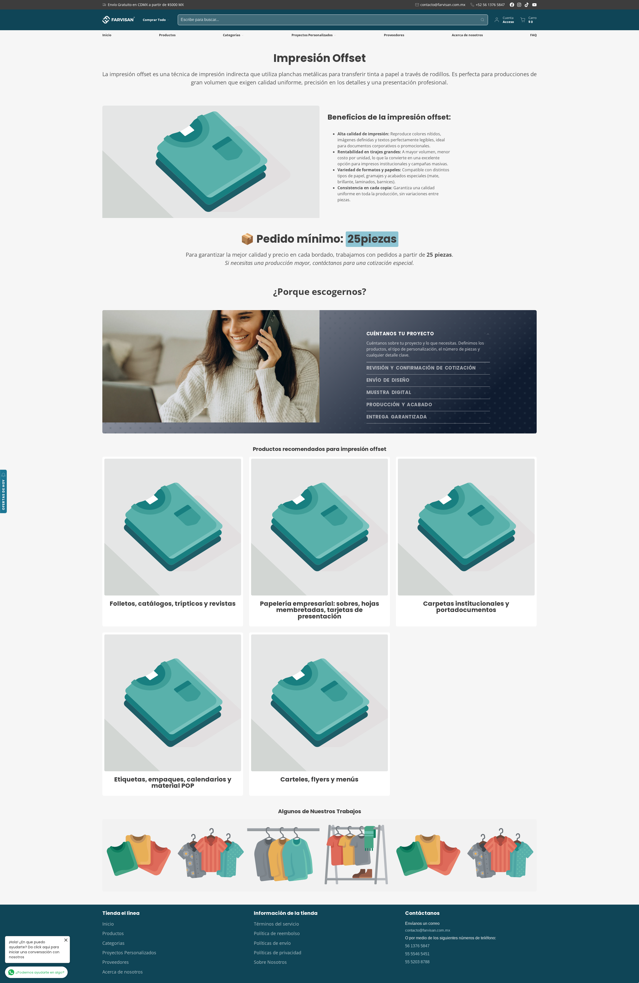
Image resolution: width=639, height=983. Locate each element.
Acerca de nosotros (467, 35)
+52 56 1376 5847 (490, 4)
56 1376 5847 (417, 946)
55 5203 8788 (417, 962)
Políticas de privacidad (277, 953)
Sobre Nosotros (270, 962)
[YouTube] (534, 4)
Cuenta (504, 20)
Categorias (113, 943)
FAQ (533, 35)
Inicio (106, 35)
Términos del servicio (276, 924)
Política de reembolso (277, 933)
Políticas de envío (272, 943)
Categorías (231, 35)
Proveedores (394, 35)
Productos (167, 35)
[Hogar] (118, 19)
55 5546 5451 (417, 954)
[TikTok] (527, 4)
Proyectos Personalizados (312, 35)
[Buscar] (483, 20)
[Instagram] (519, 4)
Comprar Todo (154, 19)
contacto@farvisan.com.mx (442, 4)
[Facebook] (512, 4)
